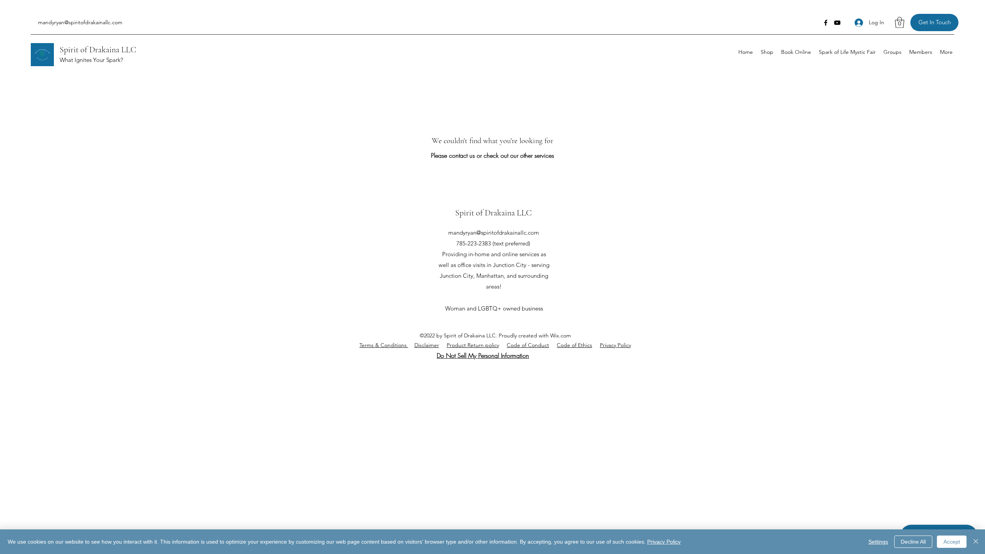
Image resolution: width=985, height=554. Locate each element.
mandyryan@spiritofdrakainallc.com (80, 22)
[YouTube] (837, 23)
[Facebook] (826, 23)
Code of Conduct (528, 345)
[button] (899, 22)
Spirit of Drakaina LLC (98, 50)
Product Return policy (473, 345)
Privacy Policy (615, 345)
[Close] (975, 542)
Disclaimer (426, 345)
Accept (951, 542)
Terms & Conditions (383, 345)
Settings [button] (878, 542)
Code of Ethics (574, 345)
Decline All (913, 542)
